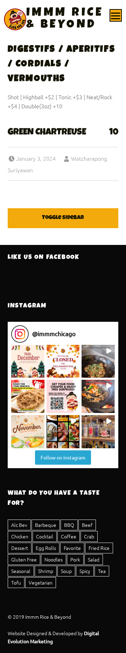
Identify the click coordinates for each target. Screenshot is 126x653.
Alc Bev (19, 524)
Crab (89, 536)
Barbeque (45, 524)
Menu (116, 15)
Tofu (16, 582)
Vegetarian (40, 582)
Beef (87, 524)
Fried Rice (99, 547)
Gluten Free (24, 559)
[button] (27, 361)
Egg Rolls (46, 547)
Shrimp (45, 570)
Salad (93, 559)
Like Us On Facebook (43, 257)
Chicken (19, 536)
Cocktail (44, 536)
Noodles (53, 559)
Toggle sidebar (63, 218)
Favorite (72, 547)
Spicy (84, 570)
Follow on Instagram (63, 457)
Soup (66, 570)
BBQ (69, 524)
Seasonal (20, 570)
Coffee (68, 536)
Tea (102, 570)
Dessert (19, 547)
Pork (75, 559)
